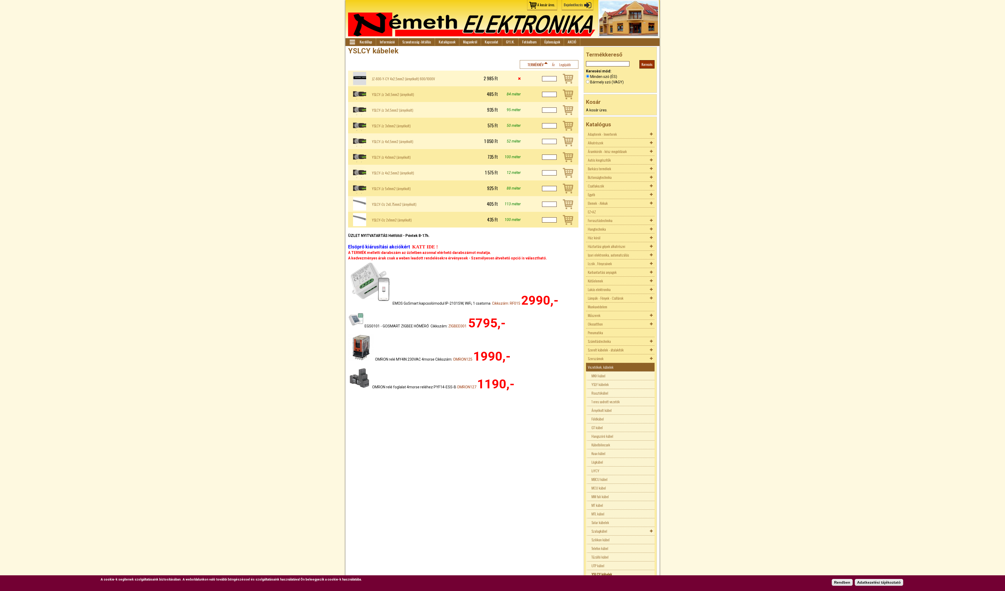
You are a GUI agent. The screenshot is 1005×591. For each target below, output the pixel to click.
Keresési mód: (598, 71)
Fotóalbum (529, 41)
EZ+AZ (592, 211)
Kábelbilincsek (600, 444)
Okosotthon (595, 324)
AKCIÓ (572, 41)
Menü (352, 42)
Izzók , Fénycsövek (600, 263)
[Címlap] (471, 24)
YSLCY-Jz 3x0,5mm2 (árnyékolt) (393, 94)
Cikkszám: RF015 (506, 303)
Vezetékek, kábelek (600, 367)
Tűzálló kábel (599, 557)
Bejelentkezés (573, 4)
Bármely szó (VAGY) (607, 82)
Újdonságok (552, 41)
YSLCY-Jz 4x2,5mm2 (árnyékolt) (393, 172)
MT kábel (597, 505)
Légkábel (597, 462)
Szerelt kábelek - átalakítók (606, 350)
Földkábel (597, 419)
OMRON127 (466, 387)
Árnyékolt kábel (601, 410)
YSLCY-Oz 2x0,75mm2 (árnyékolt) (394, 204)
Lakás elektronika (599, 289)
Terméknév (535, 64)
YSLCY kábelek (601, 574)
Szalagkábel (599, 531)
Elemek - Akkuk (598, 203)
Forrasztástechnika (600, 220)
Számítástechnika (599, 341)
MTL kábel (597, 513)
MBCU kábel (599, 479)
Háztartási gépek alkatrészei (606, 246)
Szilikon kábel (600, 539)
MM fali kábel (600, 496)
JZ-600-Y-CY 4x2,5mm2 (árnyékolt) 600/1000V (403, 78)
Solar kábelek (600, 522)
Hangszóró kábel (602, 436)
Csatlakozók (596, 186)
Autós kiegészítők (599, 160)
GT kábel (597, 427)
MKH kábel (598, 375)
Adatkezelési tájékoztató (879, 582)
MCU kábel (598, 488)
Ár (553, 64)
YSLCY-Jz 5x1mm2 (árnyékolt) (391, 188)
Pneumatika (595, 332)
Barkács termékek (599, 168)
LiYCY (595, 470)
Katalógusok (447, 41)
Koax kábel (598, 453)
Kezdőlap (366, 41)
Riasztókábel (599, 393)
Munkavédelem (597, 306)
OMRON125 (462, 359)
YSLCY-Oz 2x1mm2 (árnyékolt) (392, 220)
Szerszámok (596, 358)
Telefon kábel (599, 548)
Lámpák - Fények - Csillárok (605, 298)
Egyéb (591, 194)
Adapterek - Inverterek (602, 134)
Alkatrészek (595, 142)
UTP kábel (597, 565)
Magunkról (470, 41)
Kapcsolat (491, 41)
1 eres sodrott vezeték (605, 401)
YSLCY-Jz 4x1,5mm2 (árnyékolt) (392, 141)
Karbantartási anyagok (602, 272)
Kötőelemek (595, 280)
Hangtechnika (597, 229)
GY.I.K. (510, 41)
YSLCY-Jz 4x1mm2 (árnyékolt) (391, 157)
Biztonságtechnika (600, 177)
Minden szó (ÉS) (603, 77)
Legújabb (565, 64)
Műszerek (594, 315)
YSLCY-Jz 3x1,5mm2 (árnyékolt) (392, 110)
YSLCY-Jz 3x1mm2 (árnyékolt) (391, 125)
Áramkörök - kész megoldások (607, 151)
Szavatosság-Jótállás (416, 41)
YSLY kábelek (600, 384)
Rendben (842, 582)
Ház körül (594, 237)
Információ (387, 41)
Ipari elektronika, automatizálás (608, 255)
